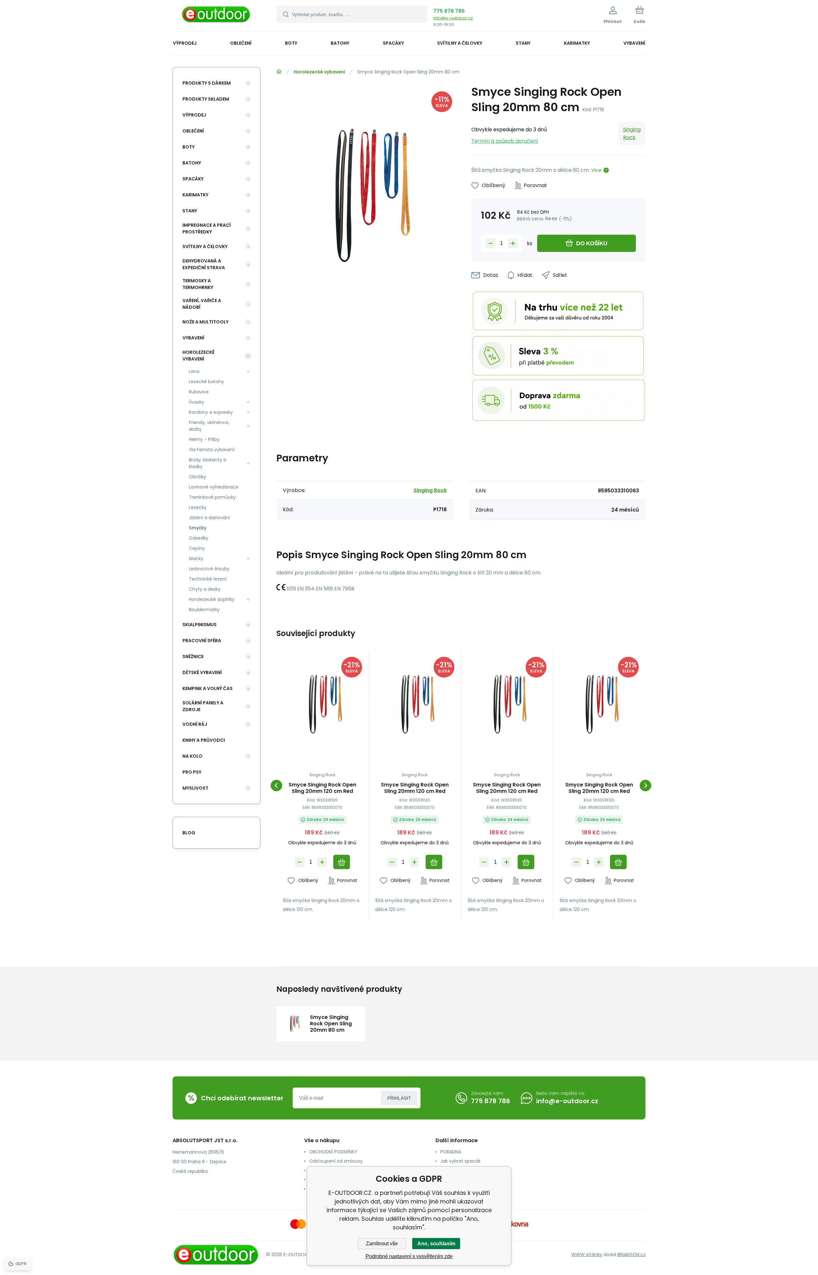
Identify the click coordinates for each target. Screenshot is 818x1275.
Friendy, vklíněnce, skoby (209, 425)
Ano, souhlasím (436, 1243)
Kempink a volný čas (207, 688)
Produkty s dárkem (206, 83)
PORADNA (450, 1152)
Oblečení (193, 131)
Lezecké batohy (206, 381)
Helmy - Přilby (204, 439)
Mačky (196, 558)
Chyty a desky (204, 589)
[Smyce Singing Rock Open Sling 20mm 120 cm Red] (322, 704)
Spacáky (193, 179)
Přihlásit (399, 1098)
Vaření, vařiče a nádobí (201, 303)
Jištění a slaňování (209, 517)
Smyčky (197, 528)
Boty (188, 147)
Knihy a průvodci (203, 740)
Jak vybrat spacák (460, 1161)
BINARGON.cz (631, 1254)
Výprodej (194, 115)
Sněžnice (193, 656)
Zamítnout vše (382, 1243)
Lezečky (197, 507)
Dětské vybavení (202, 672)
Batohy (191, 163)
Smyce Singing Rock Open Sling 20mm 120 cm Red (322, 788)
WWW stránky (586, 1254)
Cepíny (197, 548)
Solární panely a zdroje (202, 706)
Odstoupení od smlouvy (336, 1161)
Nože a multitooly (205, 322)
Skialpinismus (199, 624)
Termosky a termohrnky (197, 284)
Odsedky (198, 538)
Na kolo (192, 756)
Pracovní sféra (201, 640)
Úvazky (196, 402)
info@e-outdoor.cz (453, 18)
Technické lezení (208, 579)
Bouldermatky (204, 609)
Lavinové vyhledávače (213, 487)
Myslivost (195, 788)
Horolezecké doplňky (212, 599)
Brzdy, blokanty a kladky (207, 463)
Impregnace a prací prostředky (206, 228)
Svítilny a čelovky (205, 246)
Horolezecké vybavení (319, 72)
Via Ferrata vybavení (212, 449)
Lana (194, 371)
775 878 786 (449, 11)
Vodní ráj (194, 724)
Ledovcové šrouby (209, 568)
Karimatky (195, 195)
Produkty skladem (205, 99)
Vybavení (193, 338)
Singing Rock (632, 133)
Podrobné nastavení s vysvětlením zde (409, 1256)
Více (596, 170)
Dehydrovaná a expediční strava (203, 264)
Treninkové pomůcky (212, 497)
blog (188, 833)
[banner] (216, 17)
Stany (189, 211)
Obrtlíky (197, 477)
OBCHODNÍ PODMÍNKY (333, 1152)
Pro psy (191, 772)
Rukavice (199, 392)
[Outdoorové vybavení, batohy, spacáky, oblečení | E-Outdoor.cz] (279, 71)
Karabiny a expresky (211, 412)
